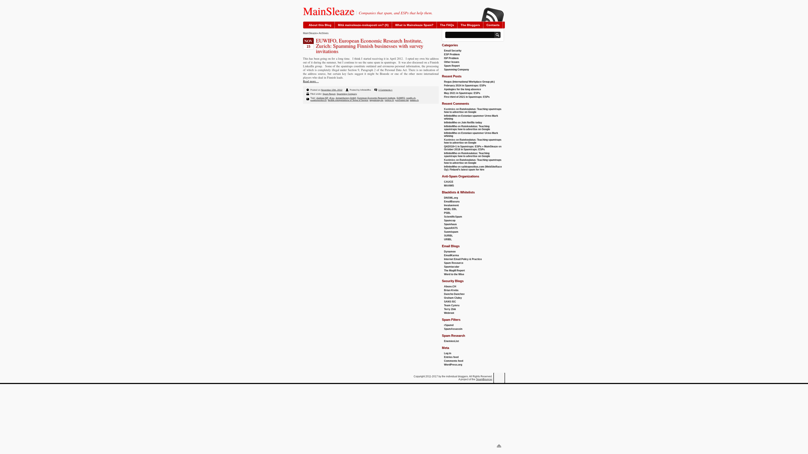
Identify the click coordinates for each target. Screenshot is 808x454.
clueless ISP (322, 98)
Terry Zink (450, 309)
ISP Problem (451, 58)
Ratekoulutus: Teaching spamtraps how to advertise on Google (472, 111)
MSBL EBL (450, 209)
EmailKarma (451, 255)
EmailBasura (452, 201)
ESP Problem (452, 54)
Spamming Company (347, 94)
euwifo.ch (411, 98)
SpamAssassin (453, 328)
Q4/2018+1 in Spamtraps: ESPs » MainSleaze (471, 146)
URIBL (448, 239)
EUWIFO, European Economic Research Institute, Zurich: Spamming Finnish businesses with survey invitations (369, 45)
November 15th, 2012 (331, 90)
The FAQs (447, 25)
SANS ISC (450, 301)
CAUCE (448, 181)
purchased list (402, 100)
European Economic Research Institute (376, 98)
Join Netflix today (471, 122)
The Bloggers (470, 25)
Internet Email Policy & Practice (463, 259)
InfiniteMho (450, 115)
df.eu (331, 98)
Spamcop (449, 220)
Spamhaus (450, 224)
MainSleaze (328, 10)
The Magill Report (454, 270)
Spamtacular (451, 266)
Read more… (311, 81)
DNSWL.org (451, 197)
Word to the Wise (454, 274)
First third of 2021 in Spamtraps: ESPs (467, 96)
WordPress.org (453, 364)
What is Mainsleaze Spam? (414, 25)
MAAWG (449, 185)
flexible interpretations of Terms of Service (348, 100)
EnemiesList (451, 341)
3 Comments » (385, 90)
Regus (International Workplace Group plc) (469, 81)
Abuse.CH (450, 286)
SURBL (448, 235)
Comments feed (453, 360)
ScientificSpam (453, 216)
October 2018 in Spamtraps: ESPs (464, 149)
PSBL (447, 212)
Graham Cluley (453, 297)
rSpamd (448, 325)
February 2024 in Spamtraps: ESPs (465, 85)
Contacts (493, 25)
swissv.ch (414, 100)
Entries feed (451, 357)
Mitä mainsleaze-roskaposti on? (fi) (363, 25)
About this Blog (320, 25)
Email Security (452, 50)
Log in (447, 353)
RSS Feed (492, 11)
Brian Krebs (451, 290)
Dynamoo (450, 251)
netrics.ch (389, 100)
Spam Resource (453, 262)
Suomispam (451, 231)
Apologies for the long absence (462, 89)
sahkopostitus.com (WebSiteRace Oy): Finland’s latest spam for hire (473, 168)
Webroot (449, 312)
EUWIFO (401, 98)
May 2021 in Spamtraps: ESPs (462, 93)
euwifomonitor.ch (318, 100)
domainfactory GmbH (346, 98)
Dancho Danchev (454, 294)
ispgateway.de (376, 100)
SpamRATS (451, 228)
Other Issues (451, 62)
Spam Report (329, 94)
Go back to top (499, 446)
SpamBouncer (484, 379)
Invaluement (451, 205)
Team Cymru (451, 305)
